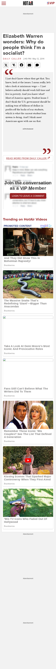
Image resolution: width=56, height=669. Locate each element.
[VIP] (51, 3)
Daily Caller (13, 59)
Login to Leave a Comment (28, 195)
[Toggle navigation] (3, 3)
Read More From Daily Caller (26, 158)
